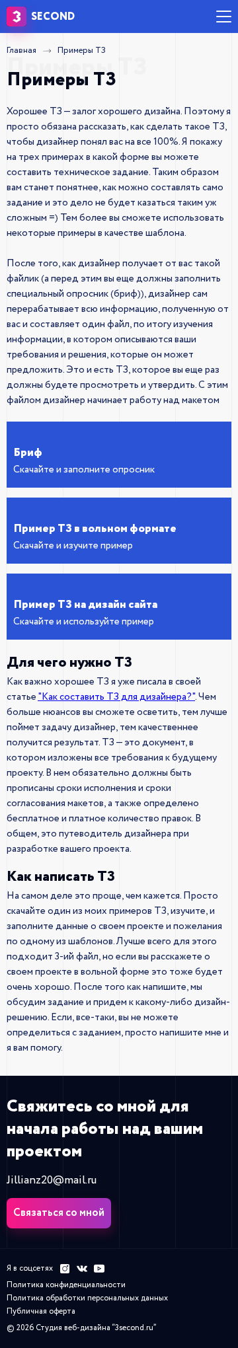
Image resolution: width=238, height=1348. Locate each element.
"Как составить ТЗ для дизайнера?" (116, 697)
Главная (21, 51)
